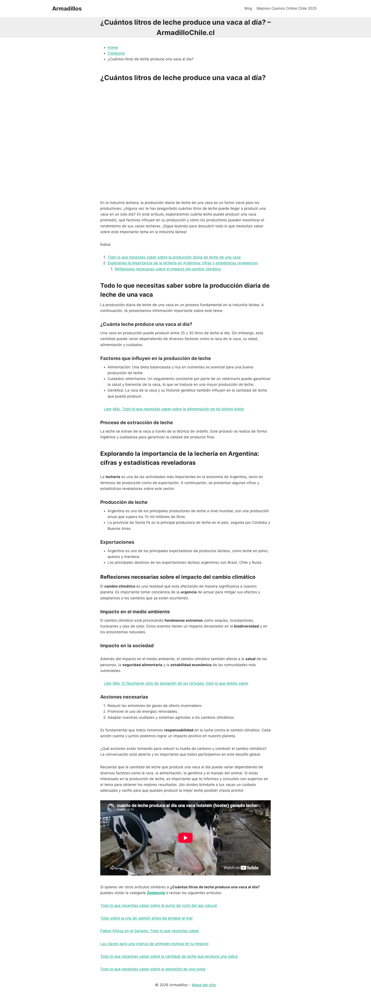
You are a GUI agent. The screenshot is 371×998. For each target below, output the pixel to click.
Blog (248, 8)
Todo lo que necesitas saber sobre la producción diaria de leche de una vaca (174, 257)
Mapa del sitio (204, 985)
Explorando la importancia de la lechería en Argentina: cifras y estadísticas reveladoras (183, 263)
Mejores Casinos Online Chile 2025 (287, 8)
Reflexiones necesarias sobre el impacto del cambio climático (168, 269)
